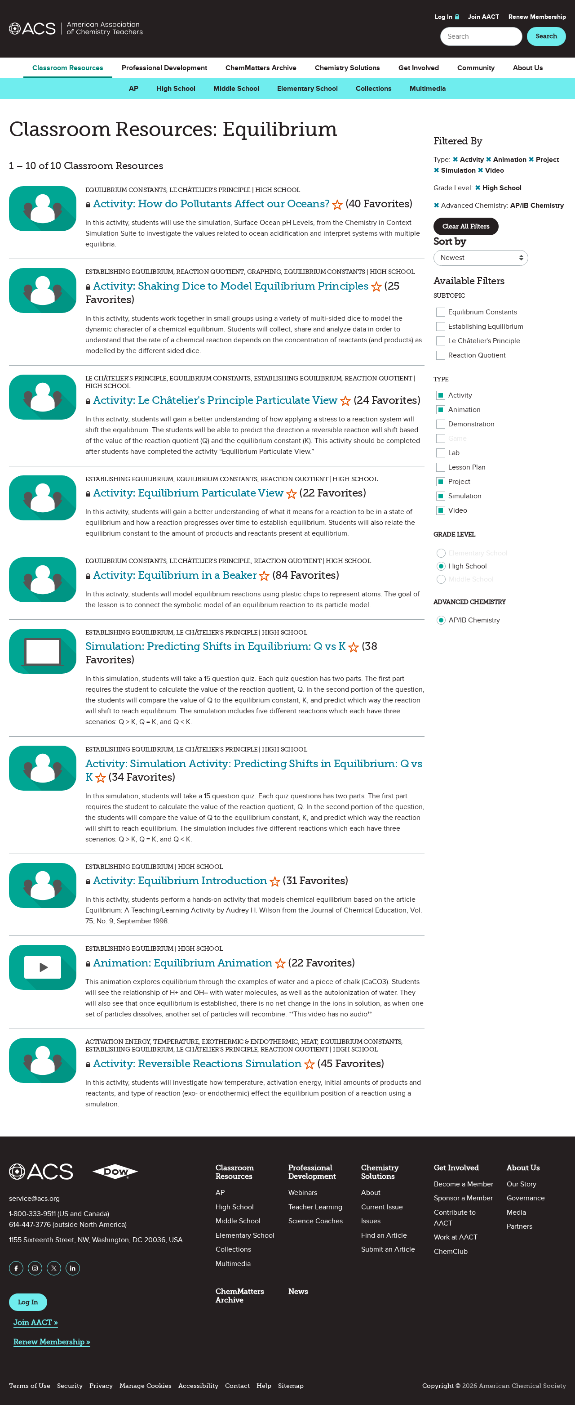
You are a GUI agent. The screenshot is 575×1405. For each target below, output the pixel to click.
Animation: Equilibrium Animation (184, 962)
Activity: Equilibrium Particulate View (188, 492)
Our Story (521, 1184)
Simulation (465, 496)
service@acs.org (34, 1198)
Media (516, 1212)
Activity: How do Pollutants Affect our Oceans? (211, 203)
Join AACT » (35, 1322)
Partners (519, 1226)
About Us (528, 67)
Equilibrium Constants (482, 312)
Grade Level (454, 534)
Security (70, 1386)
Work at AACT (456, 1237)
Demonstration (471, 424)
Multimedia (428, 88)
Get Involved (418, 67)
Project (459, 481)
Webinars (302, 1192)
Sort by (449, 241)
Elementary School (307, 88)
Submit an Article (388, 1249)
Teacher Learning (315, 1207)
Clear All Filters (466, 226)
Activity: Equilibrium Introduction (180, 880)
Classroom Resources (67, 67)
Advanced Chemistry (469, 602)
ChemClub (451, 1251)
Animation (464, 409)
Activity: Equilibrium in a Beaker (175, 575)
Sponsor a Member (463, 1198)
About (370, 1192)
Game (457, 438)
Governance (526, 1198)
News (298, 1291)
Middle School (236, 88)
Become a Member (463, 1184)
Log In (443, 17)
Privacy (101, 1386)
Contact (237, 1386)
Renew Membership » (51, 1342)
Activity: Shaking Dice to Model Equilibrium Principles (230, 285)
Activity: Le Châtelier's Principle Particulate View (215, 400)
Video (457, 510)
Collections (374, 88)
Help (264, 1386)
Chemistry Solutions (347, 67)
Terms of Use (29, 1386)
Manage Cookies (145, 1386)
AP (133, 88)
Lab (454, 452)
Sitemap (291, 1386)
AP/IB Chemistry (474, 620)
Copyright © (441, 1386)
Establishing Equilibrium (485, 326)
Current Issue (382, 1207)
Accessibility (198, 1386)
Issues (370, 1221)
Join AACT (483, 17)
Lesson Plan (467, 467)
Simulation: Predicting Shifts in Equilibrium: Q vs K (215, 646)
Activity (460, 395)
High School (175, 88)
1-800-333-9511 (32, 1213)
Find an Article (384, 1235)
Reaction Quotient (477, 355)
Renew (537, 17)
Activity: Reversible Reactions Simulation (198, 1063)
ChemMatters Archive (261, 67)
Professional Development (164, 67)
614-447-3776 (30, 1224)
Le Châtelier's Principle (484, 340)
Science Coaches (315, 1221)
